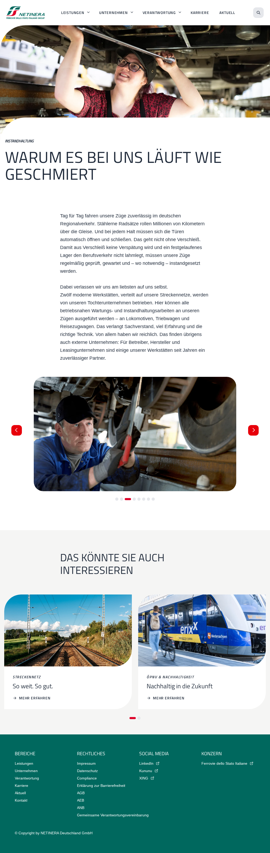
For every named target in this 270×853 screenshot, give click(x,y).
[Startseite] (25, 12)
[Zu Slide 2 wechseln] (121, 499)
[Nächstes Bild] (253, 430)
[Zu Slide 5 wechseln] (139, 499)
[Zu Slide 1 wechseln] (116, 499)
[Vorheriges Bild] (16, 430)
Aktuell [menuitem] (227, 12)
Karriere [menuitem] (200, 12)
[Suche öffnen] (258, 12)
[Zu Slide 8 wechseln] (153, 499)
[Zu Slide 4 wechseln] (134, 499)
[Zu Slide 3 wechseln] (128, 499)
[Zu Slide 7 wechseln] (148, 499)
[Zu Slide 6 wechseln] (143, 499)
